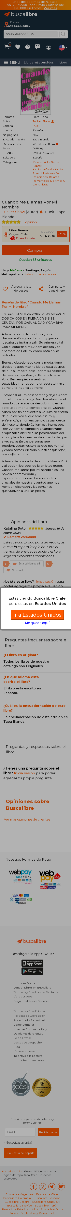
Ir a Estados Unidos (37, 615)
